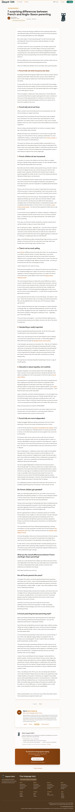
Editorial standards (45, 724)
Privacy (62, 794)
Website (25, 724)
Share (40, 703)
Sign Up (70, 1)
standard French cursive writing (41, 340)
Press (35, 794)
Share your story (50, 794)
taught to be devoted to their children (43, 428)
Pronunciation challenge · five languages (28, 779)
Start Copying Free (37, 759)
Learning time (22, 787)
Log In (63, 1)
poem (55, 386)
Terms (62, 793)
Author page (36, 724)
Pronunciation (22, 784)
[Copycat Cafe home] (8, 2)
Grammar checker (23, 785)
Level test (21, 788)
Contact (35, 796)
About (35, 793)
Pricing (56, 2)
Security (62, 797)
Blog (27, 1)
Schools (21, 794)
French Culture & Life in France (13, 8)
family (22, 252)
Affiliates (21, 796)
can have (50, 138)
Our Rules (20, 1)
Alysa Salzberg (14, 17)
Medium (30, 724)
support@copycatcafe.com (68, 806)
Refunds (62, 796)
